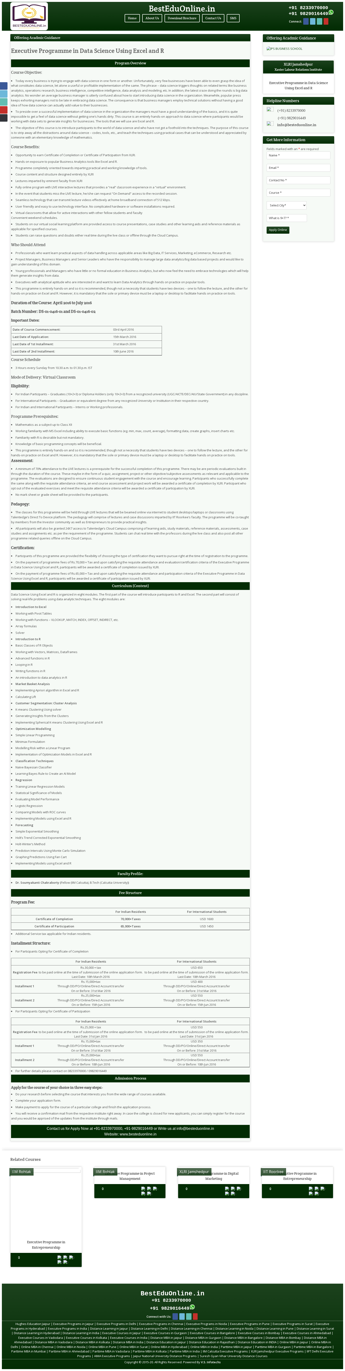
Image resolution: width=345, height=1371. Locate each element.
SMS (233, 18)
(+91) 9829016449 (292, 118)
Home (132, 18)
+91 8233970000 (308, 8)
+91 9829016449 (308, 13)
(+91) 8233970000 (291, 110)
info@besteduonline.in (296, 125)
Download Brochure (182, 18)
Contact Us (213, 18)
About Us (152, 18)
